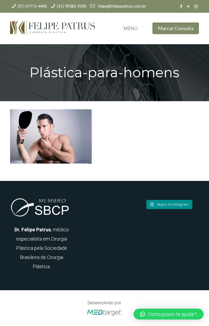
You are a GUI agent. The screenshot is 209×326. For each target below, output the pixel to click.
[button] (169, 314)
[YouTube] (189, 6)
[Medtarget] (104, 316)
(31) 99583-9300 (71, 6)
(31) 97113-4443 (32, 6)
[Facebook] (181, 6)
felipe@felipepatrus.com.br (121, 6)
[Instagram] (196, 6)
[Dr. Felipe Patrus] (52, 28)
